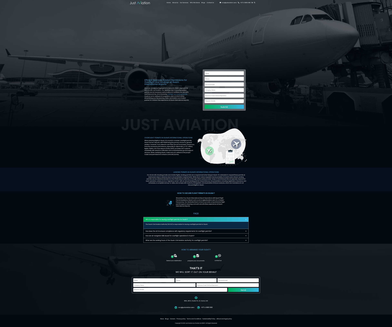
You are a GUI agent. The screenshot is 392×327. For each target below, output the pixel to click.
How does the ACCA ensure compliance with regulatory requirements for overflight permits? (179, 231)
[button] (196, 219)
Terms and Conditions (194, 319)
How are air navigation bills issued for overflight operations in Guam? (170, 236)
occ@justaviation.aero (229, 3)
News (162, 319)
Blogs (167, 319)
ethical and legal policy (224, 319)
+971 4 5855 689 (245, 3)
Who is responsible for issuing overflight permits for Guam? (167, 219)
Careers (172, 319)
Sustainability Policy (208, 319)
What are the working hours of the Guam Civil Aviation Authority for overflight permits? (177, 240)
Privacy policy (181, 319)
